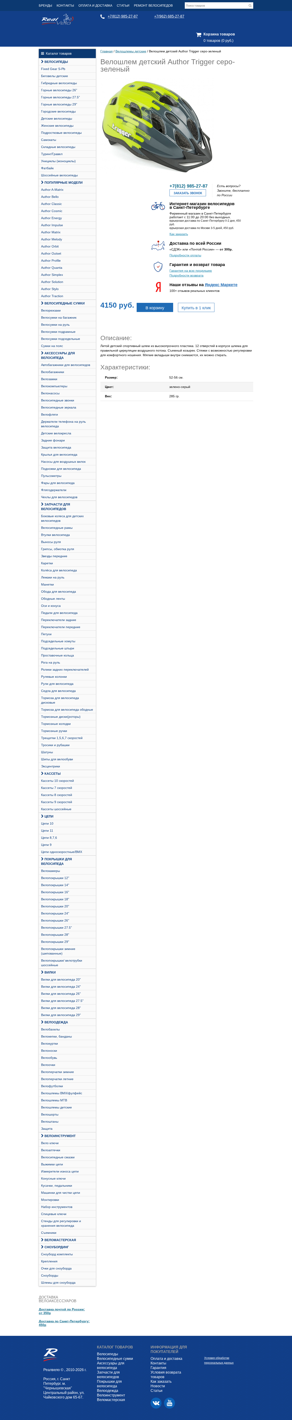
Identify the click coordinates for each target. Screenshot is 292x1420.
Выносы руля (51, 542)
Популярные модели (63, 182)
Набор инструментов (56, 1207)
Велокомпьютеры (54, 386)
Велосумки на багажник (58, 317)
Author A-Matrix (52, 189)
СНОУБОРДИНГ (56, 1247)
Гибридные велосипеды (59, 83)
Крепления (49, 1261)
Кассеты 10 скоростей (57, 781)
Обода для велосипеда (58, 591)
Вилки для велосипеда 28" (61, 1008)
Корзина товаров (219, 34)
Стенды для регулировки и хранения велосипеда (61, 1223)
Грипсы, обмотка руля (57, 549)
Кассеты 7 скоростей (56, 788)
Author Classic (51, 204)
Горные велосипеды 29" (59, 104)
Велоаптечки (50, 1150)
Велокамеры (50, 871)
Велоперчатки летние (57, 1079)
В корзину (155, 308)
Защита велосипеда (56, 447)
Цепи (48, 816)
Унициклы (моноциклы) (58, 161)
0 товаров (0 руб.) (218, 41)
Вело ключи (50, 1143)
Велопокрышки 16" (55, 892)
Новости (158, 1386)
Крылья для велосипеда (59, 454)
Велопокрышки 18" (55, 899)
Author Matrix (50, 232)
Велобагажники (52, 372)
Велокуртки (49, 1043)
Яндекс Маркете (221, 284)
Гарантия (158, 1368)
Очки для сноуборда (56, 1268)
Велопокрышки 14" (55, 885)
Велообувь (49, 1058)
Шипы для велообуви (57, 759)
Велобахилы (50, 1029)
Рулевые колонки (54, 676)
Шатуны (47, 752)
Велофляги (49, 414)
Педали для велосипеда (59, 613)
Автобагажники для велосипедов (65, 365)
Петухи (46, 634)
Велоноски (49, 1050)
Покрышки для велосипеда (56, 861)
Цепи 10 (47, 823)
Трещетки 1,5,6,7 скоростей (62, 738)
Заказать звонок (188, 193)
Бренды (45, 5)
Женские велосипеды (57, 125)
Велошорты (49, 1114)
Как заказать (178, 234)
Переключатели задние (58, 620)
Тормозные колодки (56, 724)
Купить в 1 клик (196, 308)
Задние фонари (53, 440)
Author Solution (52, 282)
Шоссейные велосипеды (59, 175)
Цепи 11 (47, 830)
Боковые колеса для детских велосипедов (62, 518)
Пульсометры (51, 476)
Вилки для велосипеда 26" (61, 993)
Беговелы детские (54, 76)
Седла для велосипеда (58, 691)
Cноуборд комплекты (57, 1254)
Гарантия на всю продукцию (190, 270)
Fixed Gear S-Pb (53, 69)
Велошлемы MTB (54, 1100)
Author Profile (51, 260)
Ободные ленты (53, 598)
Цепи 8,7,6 (49, 837)
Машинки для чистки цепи (60, 1192)
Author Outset (51, 253)
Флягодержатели (53, 490)
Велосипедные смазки (58, 1157)
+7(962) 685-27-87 (169, 16)
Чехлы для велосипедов (59, 497)
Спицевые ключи (53, 1214)
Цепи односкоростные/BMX (61, 852)
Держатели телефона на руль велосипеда (63, 424)
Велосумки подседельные (60, 339)
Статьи (123, 5)
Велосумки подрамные (58, 331)
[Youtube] (169, 1403)
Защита (46, 1128)
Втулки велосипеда (55, 535)
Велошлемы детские (56, 1107)
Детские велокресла (56, 433)
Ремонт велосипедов (153, 5)
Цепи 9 (46, 845)
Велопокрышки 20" (55, 906)
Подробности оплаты (185, 255)
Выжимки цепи (52, 1164)
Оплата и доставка (95, 5)
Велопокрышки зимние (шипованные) (58, 951)
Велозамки (49, 379)
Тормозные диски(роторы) (61, 716)
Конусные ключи (53, 1178)
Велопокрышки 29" (55, 942)
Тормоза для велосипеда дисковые (60, 700)
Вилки (50, 972)
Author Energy (51, 218)
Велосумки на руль (55, 324)
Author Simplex (52, 275)
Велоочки (48, 1065)
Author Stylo (50, 289)
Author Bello (50, 197)
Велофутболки (52, 1086)
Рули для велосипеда (57, 684)
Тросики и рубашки (55, 745)
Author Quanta (51, 267)
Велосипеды (56, 62)
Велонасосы (50, 393)
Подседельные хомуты (58, 641)
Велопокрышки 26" (55, 920)
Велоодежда (56, 1022)
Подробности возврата (186, 275)
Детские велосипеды (56, 118)
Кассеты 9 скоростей (56, 802)
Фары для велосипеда (58, 483)
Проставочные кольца (57, 655)
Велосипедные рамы (57, 528)
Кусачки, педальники (56, 1185)
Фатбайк (47, 168)
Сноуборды (49, 1275)
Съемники (48, 1232)
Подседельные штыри (57, 648)
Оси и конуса (51, 606)
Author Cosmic (51, 211)
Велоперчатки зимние (57, 1072)
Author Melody (51, 239)
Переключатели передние (60, 627)
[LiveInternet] (207, 1351)
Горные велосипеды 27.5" (60, 97)
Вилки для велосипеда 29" (61, 1015)
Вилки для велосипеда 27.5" (62, 1001)
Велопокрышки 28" (55, 934)
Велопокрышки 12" (55, 878)
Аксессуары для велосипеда (58, 355)
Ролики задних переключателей (65, 669)
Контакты (65, 5)
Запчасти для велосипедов (55, 507)
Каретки (47, 563)
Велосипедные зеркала (58, 407)
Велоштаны (49, 1121)
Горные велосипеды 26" (59, 90)
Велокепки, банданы (56, 1036)
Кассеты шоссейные (56, 809)
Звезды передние (54, 556)
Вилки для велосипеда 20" (61, 979)
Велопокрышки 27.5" (56, 927)
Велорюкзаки (51, 310)
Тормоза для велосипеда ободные (67, 709)
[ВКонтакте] (156, 1403)
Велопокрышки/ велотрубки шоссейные (61, 963)
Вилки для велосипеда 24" (61, 986)
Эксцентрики (50, 766)
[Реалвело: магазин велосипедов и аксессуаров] (57, 23)
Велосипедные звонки (57, 400)
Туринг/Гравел (52, 154)
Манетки (47, 584)
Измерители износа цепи (60, 1171)
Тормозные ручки (54, 731)
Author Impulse (52, 225)
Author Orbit (50, 246)
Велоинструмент (60, 1136)
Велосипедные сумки (64, 303)
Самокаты (48, 140)
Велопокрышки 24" (55, 913)
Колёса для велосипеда (59, 570)
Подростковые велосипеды (61, 132)
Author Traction (52, 296)
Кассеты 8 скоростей (56, 795)
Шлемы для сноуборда (58, 1282)
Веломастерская (60, 1240)
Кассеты (52, 773)
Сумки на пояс (52, 346)
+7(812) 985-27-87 (123, 16)
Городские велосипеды (58, 111)
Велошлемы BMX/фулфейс (61, 1093)
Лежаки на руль (52, 577)
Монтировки (50, 1200)
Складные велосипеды (58, 147)
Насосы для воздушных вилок (63, 461)
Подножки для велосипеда (61, 469)
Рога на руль (50, 662)
